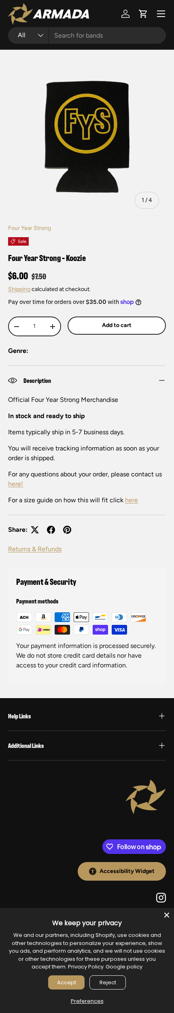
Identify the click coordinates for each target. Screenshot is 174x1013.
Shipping (19, 289)
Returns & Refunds (35, 549)
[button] (143, 14)
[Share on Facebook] (51, 530)
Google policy (124, 967)
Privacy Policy (86, 967)
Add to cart (117, 325)
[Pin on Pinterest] (67, 530)
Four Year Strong (29, 228)
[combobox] (87, 35)
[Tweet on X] (35, 530)
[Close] (167, 915)
